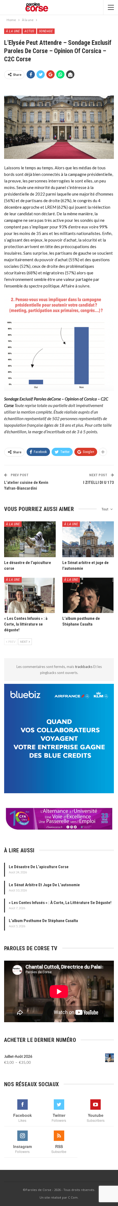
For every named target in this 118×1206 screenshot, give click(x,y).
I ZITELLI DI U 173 (98, 482)
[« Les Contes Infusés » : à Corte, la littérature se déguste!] (30, 595)
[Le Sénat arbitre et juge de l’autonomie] (88, 539)
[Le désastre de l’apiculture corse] (30, 539)
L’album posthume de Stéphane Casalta (43, 920)
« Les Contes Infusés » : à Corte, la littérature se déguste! (60, 902)
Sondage (46, 31)
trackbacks (84, 666)
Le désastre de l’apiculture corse (39, 866)
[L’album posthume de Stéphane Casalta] (88, 595)
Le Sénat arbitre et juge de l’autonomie (44, 884)
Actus (29, 31)
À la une (13, 31)
